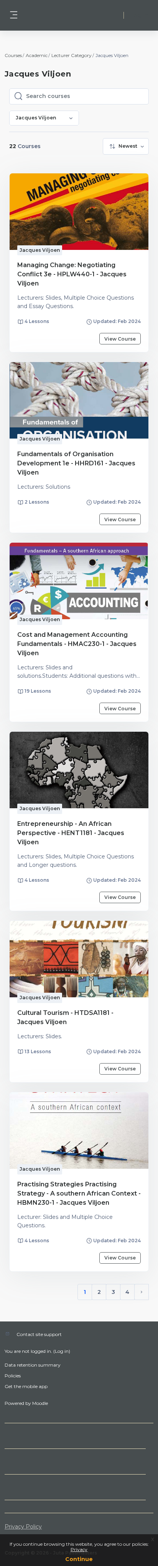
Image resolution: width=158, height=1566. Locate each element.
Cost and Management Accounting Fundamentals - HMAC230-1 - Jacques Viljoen (77, 644)
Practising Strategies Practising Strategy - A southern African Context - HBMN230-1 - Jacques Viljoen (79, 1193)
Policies (13, 1375)
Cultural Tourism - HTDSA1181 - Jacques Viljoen (65, 1017)
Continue (79, 1559)
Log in (139, 15)
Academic (37, 55)
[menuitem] (126, 146)
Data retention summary (33, 1365)
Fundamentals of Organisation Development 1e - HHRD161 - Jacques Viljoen (76, 463)
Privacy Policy (23, 1526)
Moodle (40, 1403)
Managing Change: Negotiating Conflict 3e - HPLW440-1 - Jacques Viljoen (72, 274)
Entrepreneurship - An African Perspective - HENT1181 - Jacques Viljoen (70, 833)
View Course (120, 339)
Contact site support (39, 1334)
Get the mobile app (26, 1386)
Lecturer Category (71, 55)
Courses (13, 55)
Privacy (79, 1549)
